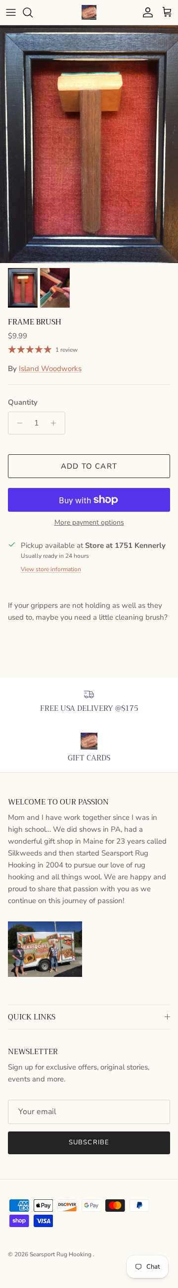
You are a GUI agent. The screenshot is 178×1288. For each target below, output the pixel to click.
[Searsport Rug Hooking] (89, 12)
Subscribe (89, 1142)
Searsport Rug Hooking (61, 1254)
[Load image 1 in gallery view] (89, 144)
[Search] (33, 12)
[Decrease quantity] (17, 423)
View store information (51, 569)
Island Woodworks (50, 369)
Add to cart (89, 466)
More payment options (89, 523)
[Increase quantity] (56, 423)
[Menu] (11, 12)
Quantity (23, 402)
